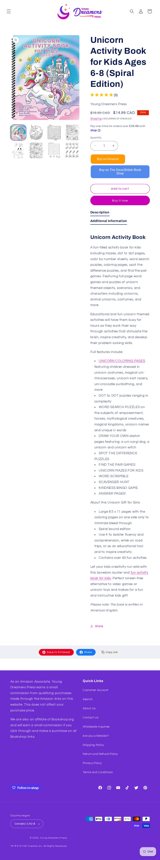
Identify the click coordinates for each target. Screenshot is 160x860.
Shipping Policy (93, 745)
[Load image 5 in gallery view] (18, 150)
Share (88, 652)
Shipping (96, 118)
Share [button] (99, 626)
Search (88, 699)
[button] (8, 11)
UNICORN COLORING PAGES (122, 361)
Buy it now (120, 200)
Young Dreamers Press (53, 838)
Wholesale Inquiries (96, 726)
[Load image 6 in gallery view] (36, 150)
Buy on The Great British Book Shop (120, 171)
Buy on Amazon (108, 159)
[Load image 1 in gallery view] (18, 133)
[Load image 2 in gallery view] (36, 133)
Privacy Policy (92, 763)
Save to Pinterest (58, 652)
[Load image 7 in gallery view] (54, 150)
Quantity (96, 137)
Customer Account (95, 690)
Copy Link (112, 652)
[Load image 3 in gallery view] (54, 133)
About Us (89, 708)
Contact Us (90, 717)
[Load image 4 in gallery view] (72, 133)
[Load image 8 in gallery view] (72, 150)
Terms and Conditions (98, 772)
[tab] (99, 213)
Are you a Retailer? (96, 735)
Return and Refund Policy (100, 754)
